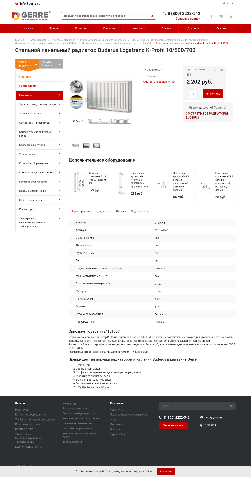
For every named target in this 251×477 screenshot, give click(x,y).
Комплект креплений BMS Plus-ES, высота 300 (97, 178)
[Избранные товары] (221, 15)
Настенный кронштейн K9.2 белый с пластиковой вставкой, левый (224, 181)
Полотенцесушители (30, 200)
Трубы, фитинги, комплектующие (37, 104)
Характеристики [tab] (81, 211)
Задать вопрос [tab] (140, 211)
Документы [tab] (103, 211)
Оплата (114, 419)
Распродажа (27, 86)
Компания (116, 403)
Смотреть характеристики (159, 81)
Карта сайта (117, 434)
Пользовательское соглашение (129, 414)
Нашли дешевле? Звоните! (207, 107)
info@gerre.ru (30, 3)
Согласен (166, 471)
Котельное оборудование (33, 163)
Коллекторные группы (32, 145)
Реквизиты (116, 409)
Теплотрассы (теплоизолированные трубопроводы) (32, 222)
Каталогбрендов (47, 63)
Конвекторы (26, 209)
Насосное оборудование (33, 181)
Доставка (116, 424)
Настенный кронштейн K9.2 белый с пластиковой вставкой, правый (182, 181)
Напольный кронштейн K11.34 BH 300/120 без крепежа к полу (139, 180)
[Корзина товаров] (231, 15)
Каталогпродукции (24, 63)
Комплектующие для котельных (37, 172)
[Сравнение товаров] (212, 15)
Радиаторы (25, 95)
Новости (115, 429)
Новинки (25, 76)
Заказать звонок (188, 18)
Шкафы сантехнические (32, 190)
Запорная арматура (30, 113)
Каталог (20, 403)
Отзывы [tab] (121, 211)
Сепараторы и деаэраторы (34, 122)
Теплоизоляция (28, 154)
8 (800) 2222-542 (184, 13)
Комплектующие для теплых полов (35, 134)
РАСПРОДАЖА (24, 429)
